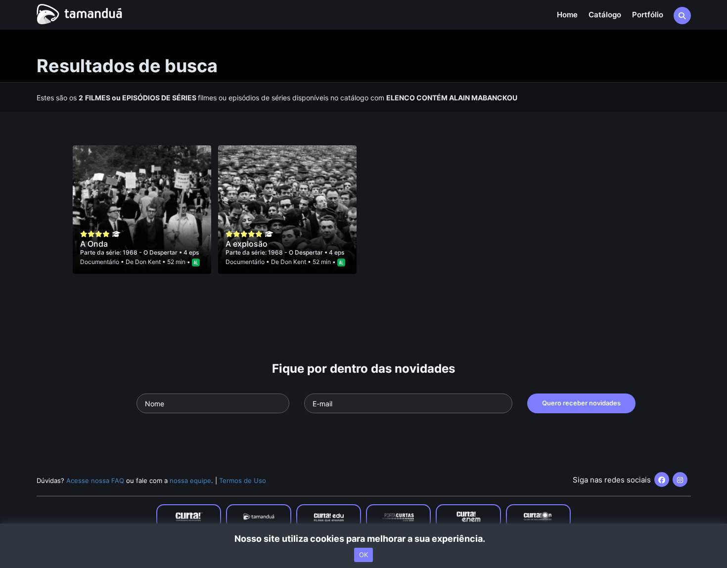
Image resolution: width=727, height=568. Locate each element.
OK (363, 555)
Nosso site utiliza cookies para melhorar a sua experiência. (363, 538)
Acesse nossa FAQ (95, 480)
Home (567, 14)
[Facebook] (661, 479)
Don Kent (148, 261)
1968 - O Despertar (151, 252)
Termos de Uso (242, 480)
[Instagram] (680, 479)
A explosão (247, 244)
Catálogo (605, 14)
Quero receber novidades (581, 403)
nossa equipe (190, 480)
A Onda (94, 244)
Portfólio (647, 14)
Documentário (99, 261)
